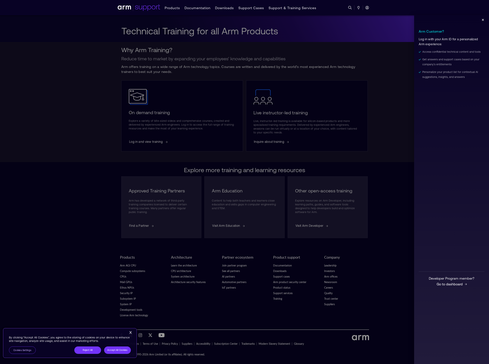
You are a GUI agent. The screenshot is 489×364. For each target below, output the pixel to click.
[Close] (130, 332)
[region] (70, 343)
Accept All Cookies (117, 350)
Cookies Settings (22, 350)
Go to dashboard (450, 284)
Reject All (87, 350)
